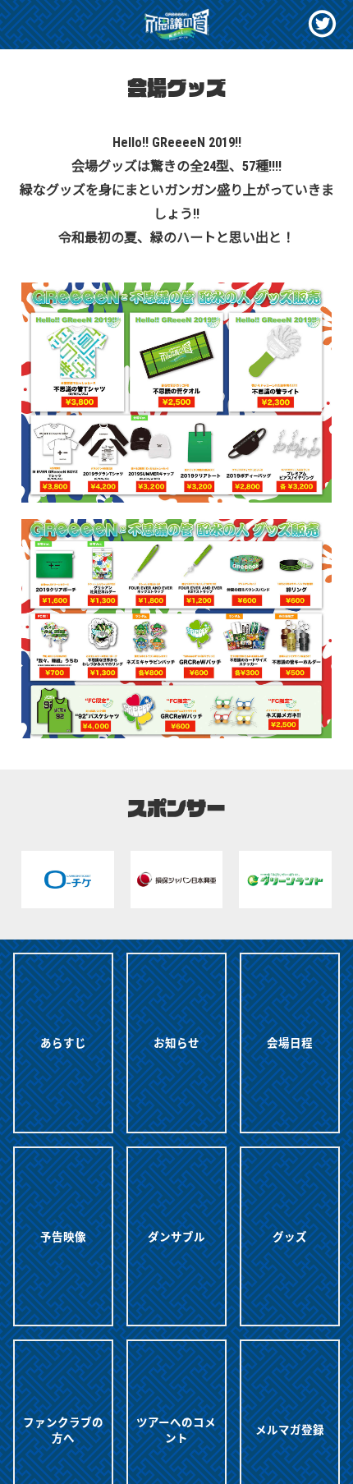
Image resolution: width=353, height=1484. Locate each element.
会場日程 (290, 1042)
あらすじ (63, 1042)
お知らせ (176, 1042)
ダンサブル (176, 1236)
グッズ (290, 1236)
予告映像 (63, 1236)
